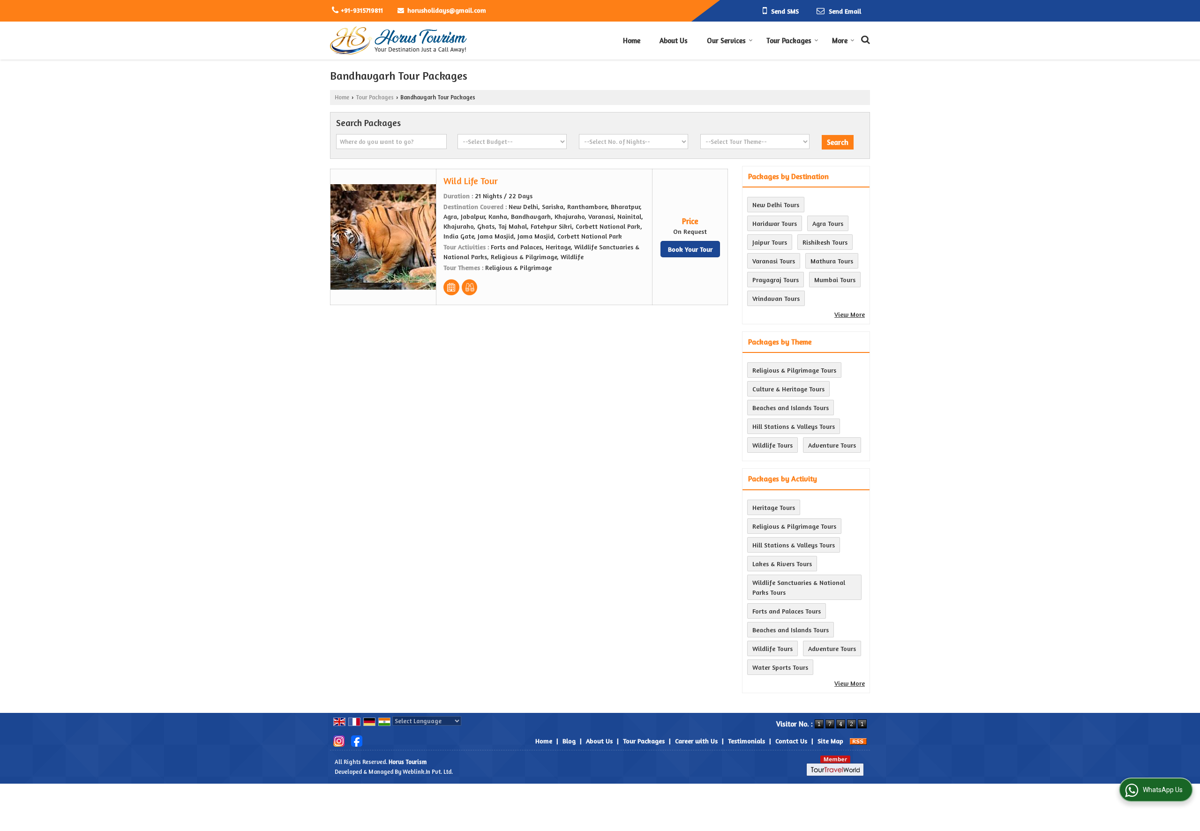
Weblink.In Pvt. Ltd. (428, 771)
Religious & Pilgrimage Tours (794, 370)
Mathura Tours (831, 261)
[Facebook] (356, 740)
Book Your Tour (690, 249)
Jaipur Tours (769, 242)
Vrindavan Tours (776, 298)
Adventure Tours (832, 445)
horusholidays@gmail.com (446, 10)
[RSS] (858, 741)
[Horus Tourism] (399, 40)
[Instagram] (339, 740)
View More (849, 314)
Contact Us (791, 741)
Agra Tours (827, 223)
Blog (569, 741)
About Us (674, 40)
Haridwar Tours (774, 223)
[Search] (864, 38)
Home (631, 40)
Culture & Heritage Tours (788, 389)
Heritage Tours (773, 507)
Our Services (726, 40)
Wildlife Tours (772, 445)
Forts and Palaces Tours (786, 611)
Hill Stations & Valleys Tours (793, 426)
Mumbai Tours (834, 280)
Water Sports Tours (780, 667)
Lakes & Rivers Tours (782, 564)
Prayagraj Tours (775, 280)
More (840, 40)
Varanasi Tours (773, 261)
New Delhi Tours (775, 205)
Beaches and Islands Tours (790, 408)
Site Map (830, 741)
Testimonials (746, 741)
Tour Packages (788, 40)
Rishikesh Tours (825, 242)
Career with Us (696, 741)
